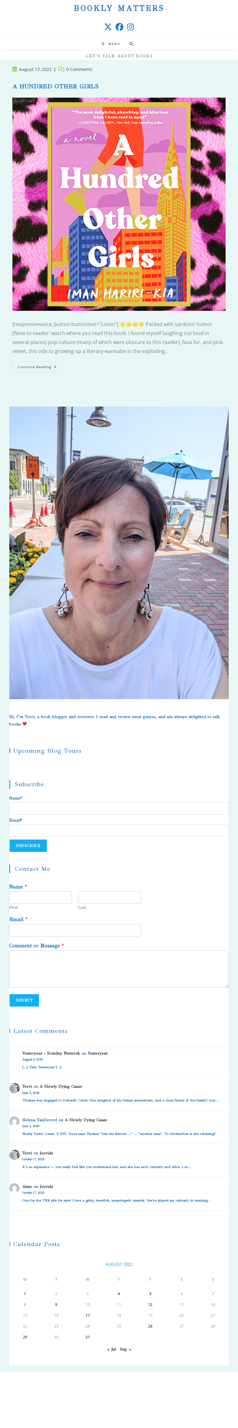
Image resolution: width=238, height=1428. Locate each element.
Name (18, 887)
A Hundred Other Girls (55, 86)
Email (18, 919)
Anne (27, 1186)
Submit (24, 1000)
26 (150, 1326)
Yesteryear (98, 1053)
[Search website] (131, 44)
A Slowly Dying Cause (61, 1086)
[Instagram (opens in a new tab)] (130, 27)
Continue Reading (40, 368)
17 (88, 1315)
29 (25, 1337)
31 (88, 1337)
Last (82, 907)
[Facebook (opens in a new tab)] (119, 27)
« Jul (111, 1349)
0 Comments (79, 69)
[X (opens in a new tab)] (108, 27)
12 (150, 1304)
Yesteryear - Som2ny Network (51, 1053)
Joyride (46, 1153)
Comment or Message (36, 946)
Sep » (125, 1349)
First (13, 907)
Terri (27, 1086)
